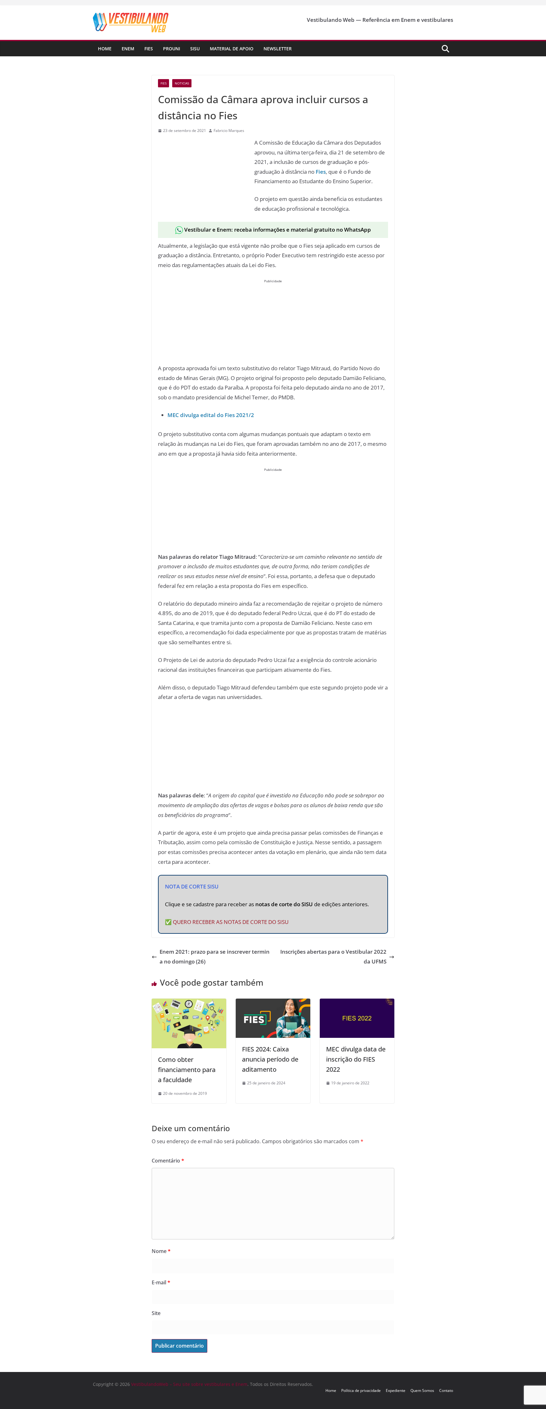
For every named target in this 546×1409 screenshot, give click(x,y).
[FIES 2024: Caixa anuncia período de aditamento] (273, 1003)
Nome (161, 1251)
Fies (148, 49)
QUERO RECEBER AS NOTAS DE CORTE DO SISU (230, 922)
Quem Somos (422, 1390)
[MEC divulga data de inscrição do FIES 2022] (357, 1003)
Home (105, 49)
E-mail (161, 1282)
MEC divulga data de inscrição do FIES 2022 (355, 1059)
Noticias (182, 83)
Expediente (395, 1390)
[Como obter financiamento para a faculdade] (189, 1003)
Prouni (171, 49)
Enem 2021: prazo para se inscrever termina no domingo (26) (215, 956)
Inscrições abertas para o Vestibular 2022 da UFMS (333, 956)
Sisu (195, 49)
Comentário (168, 1160)
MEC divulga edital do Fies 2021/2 (210, 415)
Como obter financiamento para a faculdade (186, 1069)
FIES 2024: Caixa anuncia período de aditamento (270, 1059)
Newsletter (278, 49)
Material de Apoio (231, 49)
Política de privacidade (361, 1390)
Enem (128, 49)
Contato (446, 1390)
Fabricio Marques (229, 130)
